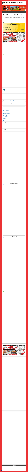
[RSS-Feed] (22, 467)
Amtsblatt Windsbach (5, 112)
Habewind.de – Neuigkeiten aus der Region (12, 3)
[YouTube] (20, 467)
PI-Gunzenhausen (6, 116)
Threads (25, 467)
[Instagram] (23, 467)
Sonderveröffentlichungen (5, 119)
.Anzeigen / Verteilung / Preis (6, 110)
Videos (4, 120)
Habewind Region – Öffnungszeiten (6, 113)
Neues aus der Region (5, 115)
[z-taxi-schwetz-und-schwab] (14, 31)
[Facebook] (19, 467)
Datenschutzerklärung (22, 469)
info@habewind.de (6, 125)
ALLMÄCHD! (4, 111)
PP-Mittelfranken (5, 117)
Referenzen (4, 118)
